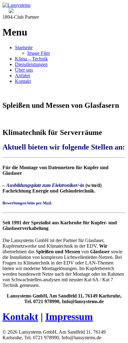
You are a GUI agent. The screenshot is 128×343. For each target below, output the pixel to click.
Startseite (24, 47)
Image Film (38, 53)
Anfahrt (22, 75)
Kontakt (23, 81)
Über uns (24, 70)
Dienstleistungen (31, 64)
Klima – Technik (31, 58)
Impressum (69, 316)
